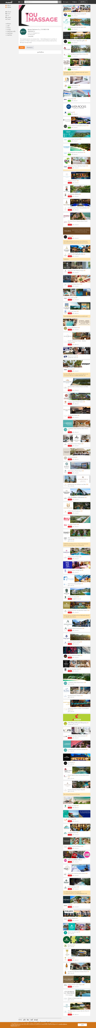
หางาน (21, 2)
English (66, 2)
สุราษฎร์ (36, 1019)
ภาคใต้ (7, 26)
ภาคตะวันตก (9, 35)
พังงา (28, 1019)
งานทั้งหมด (8, 24)
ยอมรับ (82, 1024)
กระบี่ (31, 1019)
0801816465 (32, 34)
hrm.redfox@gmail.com (35, 33)
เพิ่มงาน (9, 5)
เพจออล (9, 17)
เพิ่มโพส (9, 7)
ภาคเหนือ (8, 29)
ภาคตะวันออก (9, 33)
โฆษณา (9, 19)
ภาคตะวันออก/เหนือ (10, 31)
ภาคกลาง (8, 27)
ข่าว (8, 15)
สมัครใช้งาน (83, 2)
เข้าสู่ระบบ (74, 2)
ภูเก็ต (24, 1019)
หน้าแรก (9, 11)
